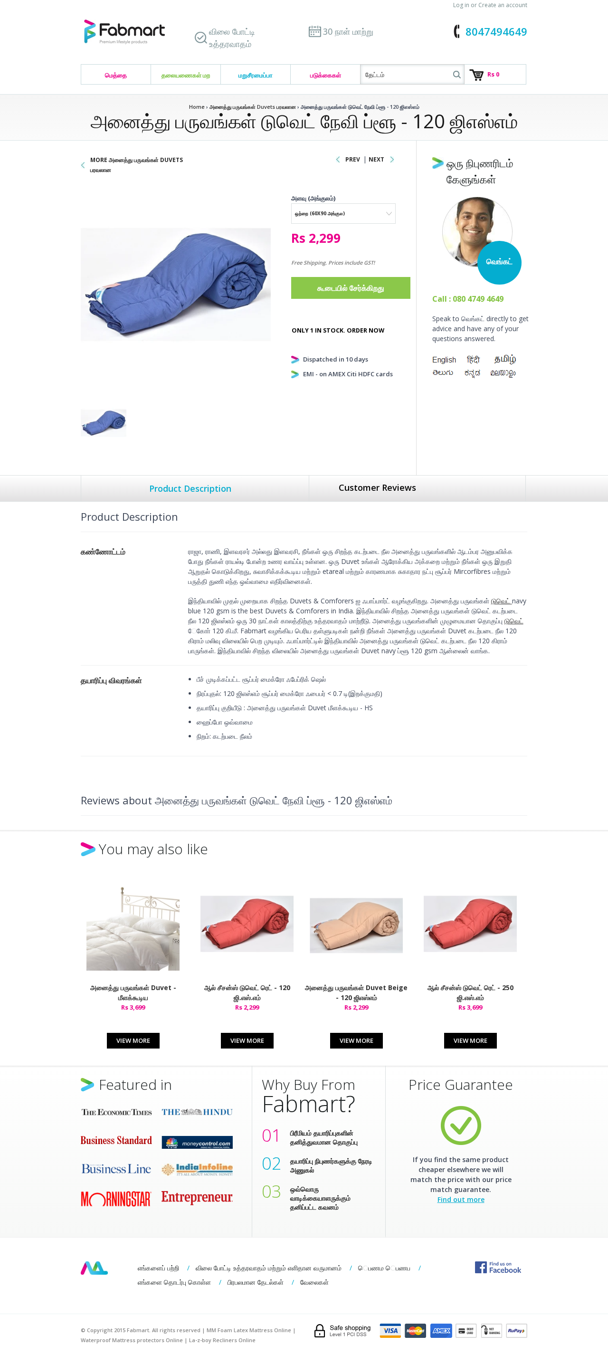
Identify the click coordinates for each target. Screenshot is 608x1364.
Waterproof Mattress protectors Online (132, 1340)
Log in (461, 5)
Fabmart (94, 1268)
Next (376, 159)
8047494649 (496, 31)
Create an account (502, 5)
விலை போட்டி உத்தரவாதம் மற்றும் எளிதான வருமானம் (269, 1267)
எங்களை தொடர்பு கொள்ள (174, 1282)
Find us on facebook (498, 1267)
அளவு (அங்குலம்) (313, 198)
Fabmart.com (124, 32)
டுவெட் (501, 600)
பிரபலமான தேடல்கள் (256, 1282)
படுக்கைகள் (325, 75)
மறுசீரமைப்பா (255, 75)
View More (133, 1040)
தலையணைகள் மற (186, 75)
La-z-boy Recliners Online (222, 1340)
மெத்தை (116, 75)
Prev (352, 159)
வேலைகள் (314, 1282)
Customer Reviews (377, 487)
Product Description (190, 488)
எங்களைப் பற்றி (158, 1267)
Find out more (460, 1199)
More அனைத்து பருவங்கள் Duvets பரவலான (136, 165)
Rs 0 (493, 74)
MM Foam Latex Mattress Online (249, 1330)
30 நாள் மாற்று (348, 31)
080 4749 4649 (478, 299)
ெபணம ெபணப (384, 1267)
